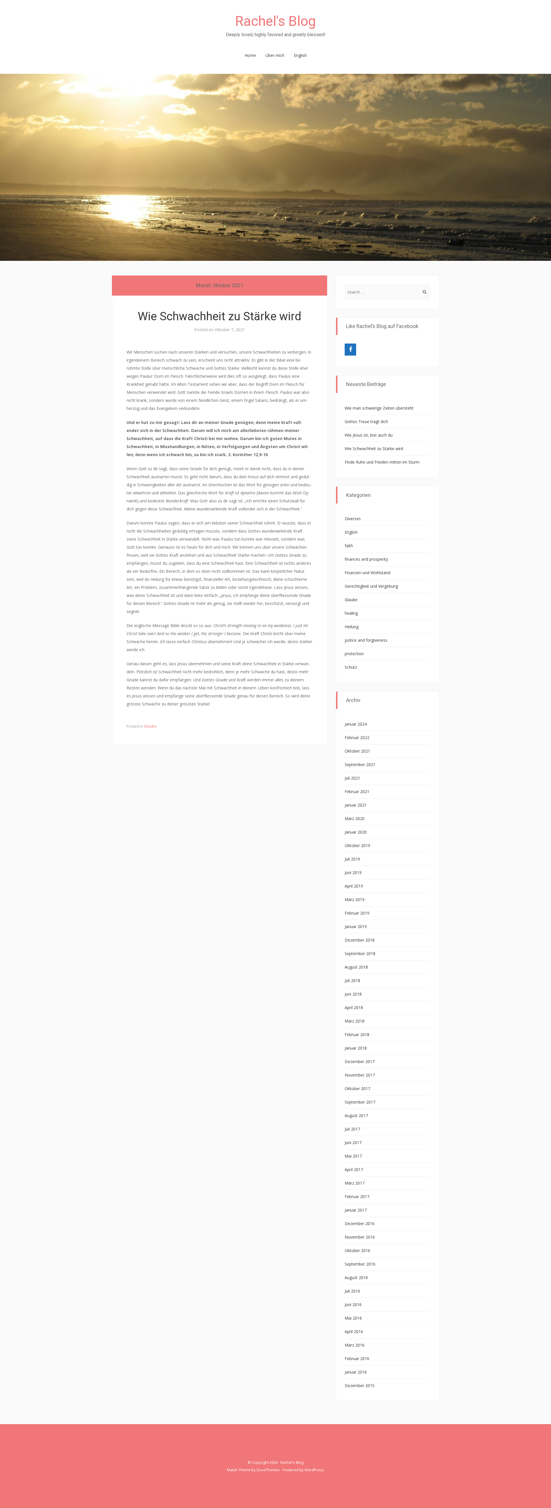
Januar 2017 (356, 1210)
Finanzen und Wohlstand (367, 572)
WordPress (314, 1469)
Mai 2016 (353, 1318)
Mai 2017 (353, 1156)
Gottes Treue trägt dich (366, 421)
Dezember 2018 (360, 940)
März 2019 (354, 899)
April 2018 (354, 1007)
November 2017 (360, 1075)
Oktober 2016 (357, 1250)
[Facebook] (350, 350)
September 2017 (360, 1102)
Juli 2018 (352, 980)
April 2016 (354, 1331)
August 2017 (356, 1115)
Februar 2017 (357, 1196)
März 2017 (354, 1183)
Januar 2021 (356, 805)
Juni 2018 (353, 994)
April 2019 (354, 886)
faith (349, 545)
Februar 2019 (357, 913)
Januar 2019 (356, 926)
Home (250, 55)
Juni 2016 (353, 1304)
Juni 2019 (353, 872)
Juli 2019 (352, 859)
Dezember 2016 (360, 1223)
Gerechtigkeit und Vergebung (371, 586)
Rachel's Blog (275, 21)
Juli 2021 (352, 778)
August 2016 (356, 1277)
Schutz (351, 667)
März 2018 (354, 1021)
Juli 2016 (352, 1291)
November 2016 (360, 1237)
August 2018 (356, 967)
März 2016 (354, 1345)
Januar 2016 (356, 1372)
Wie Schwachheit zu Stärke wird (219, 316)
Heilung (351, 626)
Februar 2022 (357, 737)
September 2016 (360, 1264)
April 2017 (354, 1169)
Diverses (353, 518)
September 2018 (360, 953)
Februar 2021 (357, 791)
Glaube (150, 726)
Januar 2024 (356, 724)
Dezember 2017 (360, 1061)
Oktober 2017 (357, 1088)
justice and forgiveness (366, 640)
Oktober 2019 (357, 845)
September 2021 (360, 764)
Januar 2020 (356, 832)
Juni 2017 (353, 1142)
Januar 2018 (356, 1048)
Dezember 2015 (360, 1385)
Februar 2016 (357, 1358)
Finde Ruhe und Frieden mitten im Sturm (382, 462)
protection (354, 653)
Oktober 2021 (357, 751)
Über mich (274, 55)
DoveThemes (268, 1469)
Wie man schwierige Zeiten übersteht (379, 408)
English (300, 55)
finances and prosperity (366, 559)
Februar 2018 (357, 1034)
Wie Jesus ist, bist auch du (369, 435)
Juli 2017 (352, 1129)
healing (351, 613)
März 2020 (354, 818)
